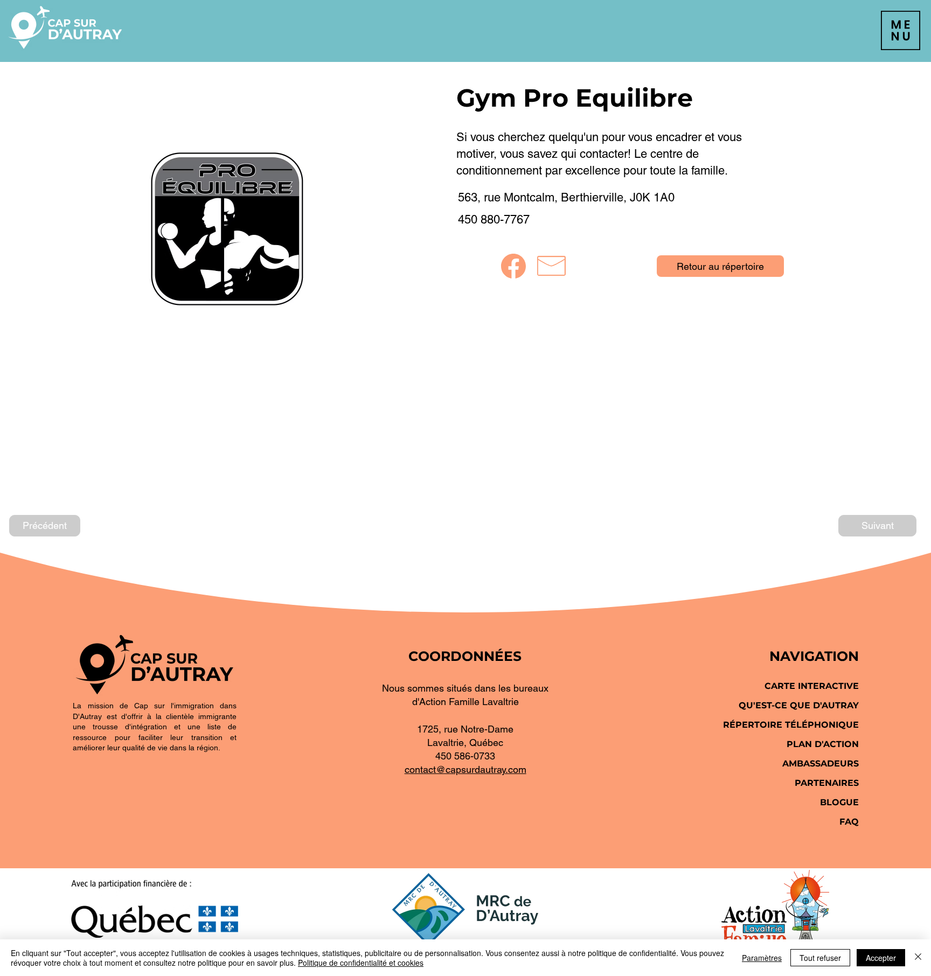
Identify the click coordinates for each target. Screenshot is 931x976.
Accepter (881, 957)
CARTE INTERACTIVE (812, 686)
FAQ (849, 822)
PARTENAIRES (827, 783)
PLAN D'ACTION (823, 744)
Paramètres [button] (762, 957)
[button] (900, 30)
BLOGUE (839, 802)
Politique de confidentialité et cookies (360, 962)
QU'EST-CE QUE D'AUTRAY (799, 705)
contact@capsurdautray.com (465, 769)
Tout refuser (820, 957)
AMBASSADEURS (820, 763)
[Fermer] (918, 957)
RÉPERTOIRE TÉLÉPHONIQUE (791, 725)
